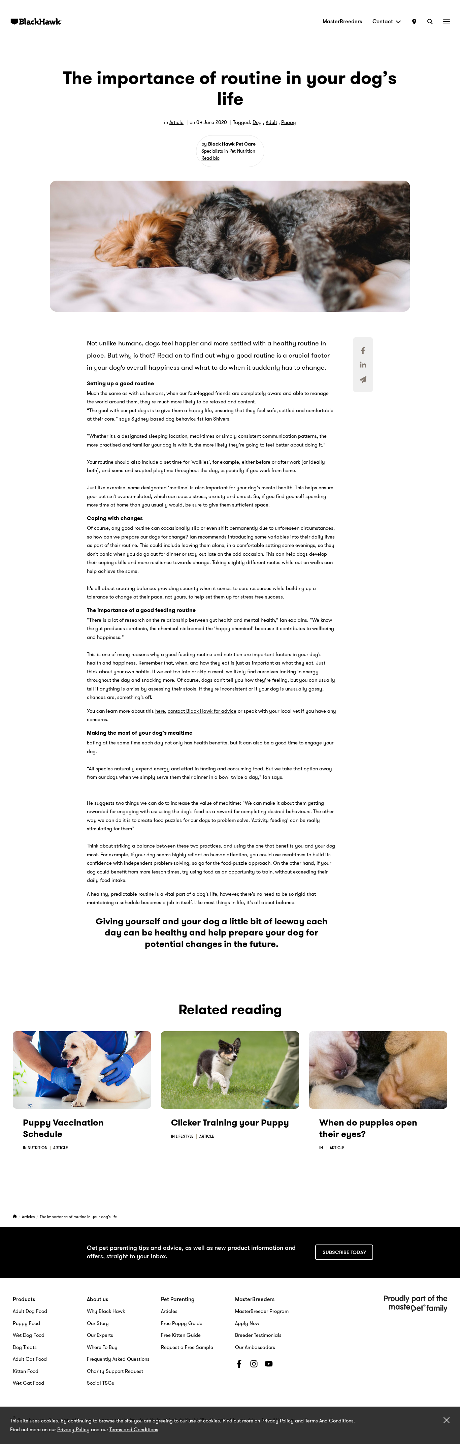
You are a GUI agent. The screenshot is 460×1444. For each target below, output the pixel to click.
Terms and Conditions (133, 1429)
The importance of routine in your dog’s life (78, 1217)
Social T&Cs (100, 1383)
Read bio (210, 158)
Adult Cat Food (30, 1359)
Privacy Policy (73, 1429)
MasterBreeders (342, 21)
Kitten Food (25, 1371)
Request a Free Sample (187, 1347)
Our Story (98, 1323)
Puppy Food (26, 1323)
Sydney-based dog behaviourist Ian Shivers (180, 419)
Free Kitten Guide (181, 1335)
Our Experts (100, 1335)
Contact (382, 21)
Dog (257, 122)
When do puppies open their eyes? (368, 1128)
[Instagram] (254, 1365)
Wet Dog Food (28, 1335)
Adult (271, 122)
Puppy (288, 122)
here (160, 711)
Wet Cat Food (28, 1383)
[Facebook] (239, 1365)
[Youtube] (269, 1365)
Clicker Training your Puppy (230, 1122)
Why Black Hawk (106, 1311)
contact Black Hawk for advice (202, 711)
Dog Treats (25, 1347)
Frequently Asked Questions (118, 1359)
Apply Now (247, 1323)
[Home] (15, 1217)
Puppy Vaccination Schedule (63, 1128)
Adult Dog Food (30, 1311)
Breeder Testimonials (258, 1335)
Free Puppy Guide (181, 1323)
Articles (29, 1217)
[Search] (430, 21)
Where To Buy (102, 1347)
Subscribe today (344, 1252)
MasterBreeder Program (262, 1311)
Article (176, 122)
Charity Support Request (115, 1371)
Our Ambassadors (255, 1347)
